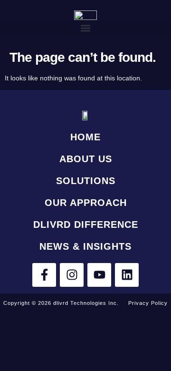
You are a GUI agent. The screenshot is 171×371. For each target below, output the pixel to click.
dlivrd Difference (85, 224)
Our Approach (86, 202)
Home (85, 137)
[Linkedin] (127, 275)
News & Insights (85, 246)
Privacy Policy (148, 303)
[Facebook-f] (44, 275)
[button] (85, 28)
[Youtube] (99, 275)
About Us (85, 159)
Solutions (85, 181)
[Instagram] (72, 275)
